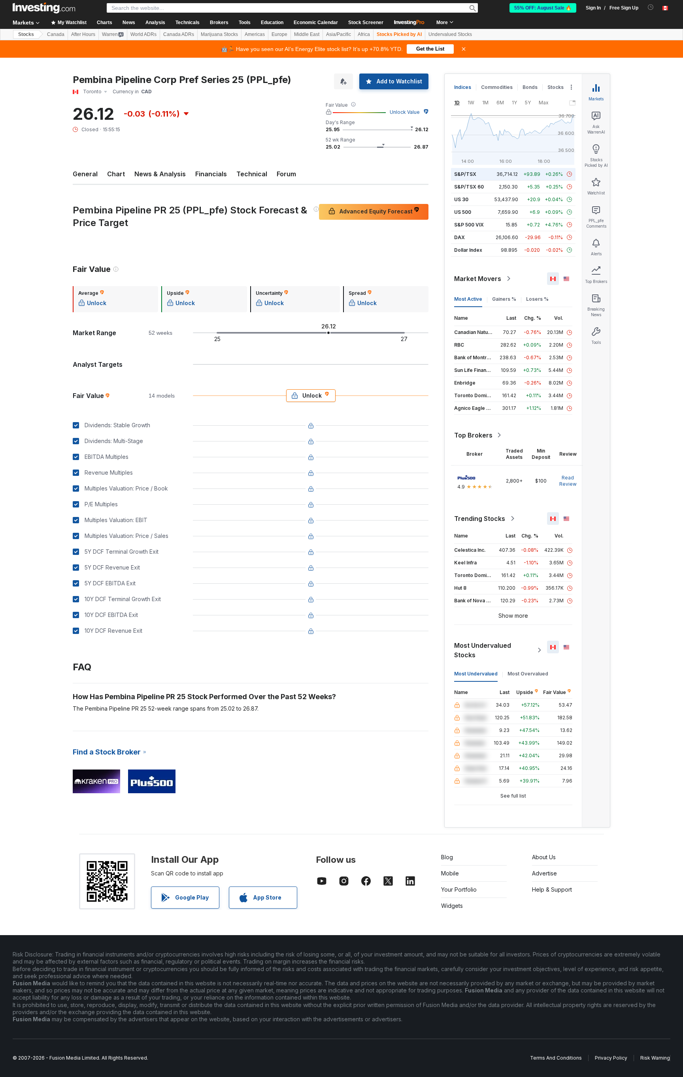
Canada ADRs (178, 34)
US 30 (461, 199)
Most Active (468, 299)
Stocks (26, 34)
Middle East (306, 34)
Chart (116, 174)
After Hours (83, 34)
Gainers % (504, 299)
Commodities (497, 87)
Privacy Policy (611, 1058)
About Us (544, 857)
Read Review (568, 481)
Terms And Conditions (556, 1058)
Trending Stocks (479, 518)
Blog (447, 857)
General (85, 174)
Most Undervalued (476, 674)
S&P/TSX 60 (469, 187)
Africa (364, 34)
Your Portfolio (459, 889)
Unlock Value (405, 112)
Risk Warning (655, 1058)
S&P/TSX (465, 174)
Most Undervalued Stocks (482, 650)
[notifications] (650, 7)
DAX (459, 237)
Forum (286, 174)
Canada (55, 34)
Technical (251, 174)
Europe (279, 34)
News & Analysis (160, 174)
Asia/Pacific (338, 34)
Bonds (530, 87)
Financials (211, 174)
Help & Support (552, 889)
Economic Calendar (316, 22)
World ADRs (143, 34)
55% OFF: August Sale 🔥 (543, 8)
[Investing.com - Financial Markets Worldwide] (44, 7)
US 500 (462, 212)
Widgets (452, 905)
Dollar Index (468, 250)
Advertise (544, 873)
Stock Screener (365, 22)
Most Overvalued (528, 674)
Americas (255, 34)
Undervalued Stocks (450, 34)
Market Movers (477, 279)
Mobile (450, 873)
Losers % (537, 299)
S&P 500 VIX (469, 225)
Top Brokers (473, 435)
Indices (462, 87)
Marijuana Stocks (219, 34)
